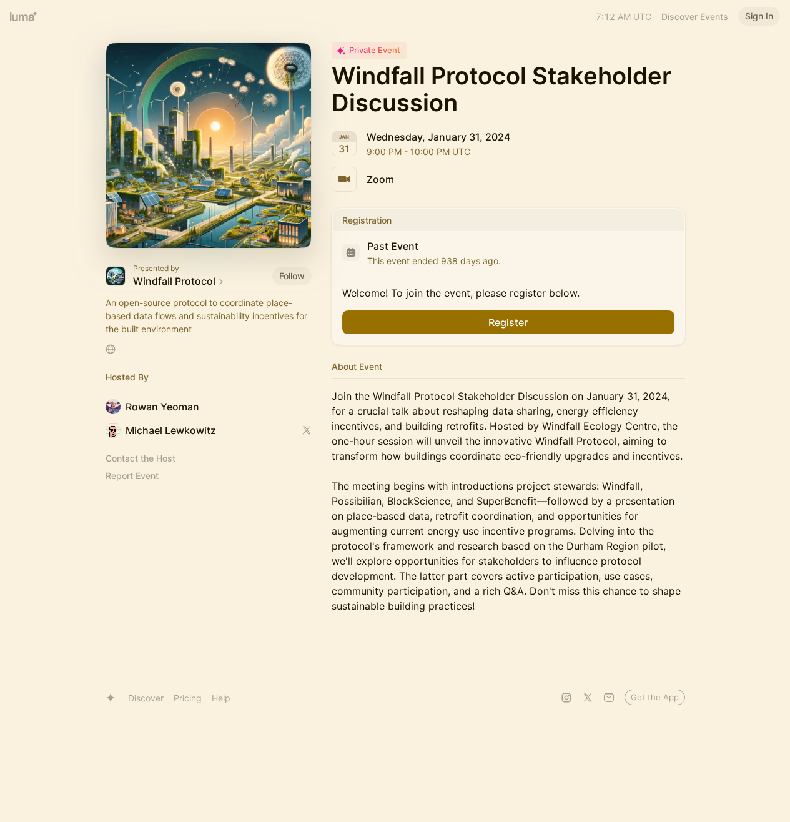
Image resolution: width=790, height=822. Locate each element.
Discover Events (694, 16)
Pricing (188, 698)
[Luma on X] (587, 697)
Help (221, 698)
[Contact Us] (609, 697)
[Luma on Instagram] (566, 697)
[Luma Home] (23, 16)
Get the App (655, 697)
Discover (146, 698)
